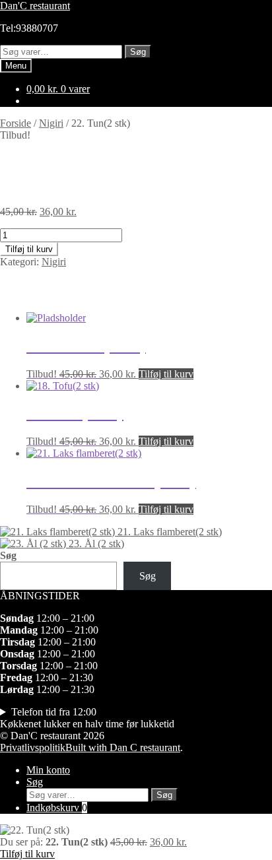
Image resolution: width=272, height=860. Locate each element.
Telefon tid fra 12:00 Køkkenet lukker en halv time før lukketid (87, 717)
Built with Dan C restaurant (122, 747)
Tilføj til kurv (29, 249)
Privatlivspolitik (32, 747)
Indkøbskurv (56, 807)
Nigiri (51, 123)
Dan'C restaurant (35, 5)
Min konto (48, 770)
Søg (138, 52)
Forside (15, 123)
